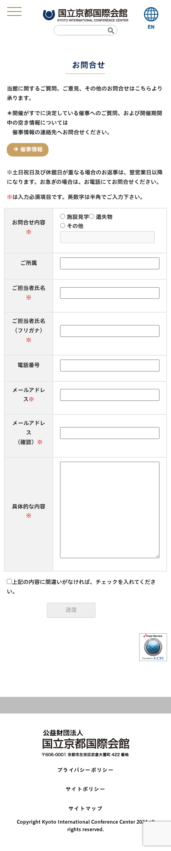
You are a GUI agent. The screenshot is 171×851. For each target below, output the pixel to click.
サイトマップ (85, 808)
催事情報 (31, 149)
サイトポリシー (85, 789)
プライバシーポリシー (85, 770)
